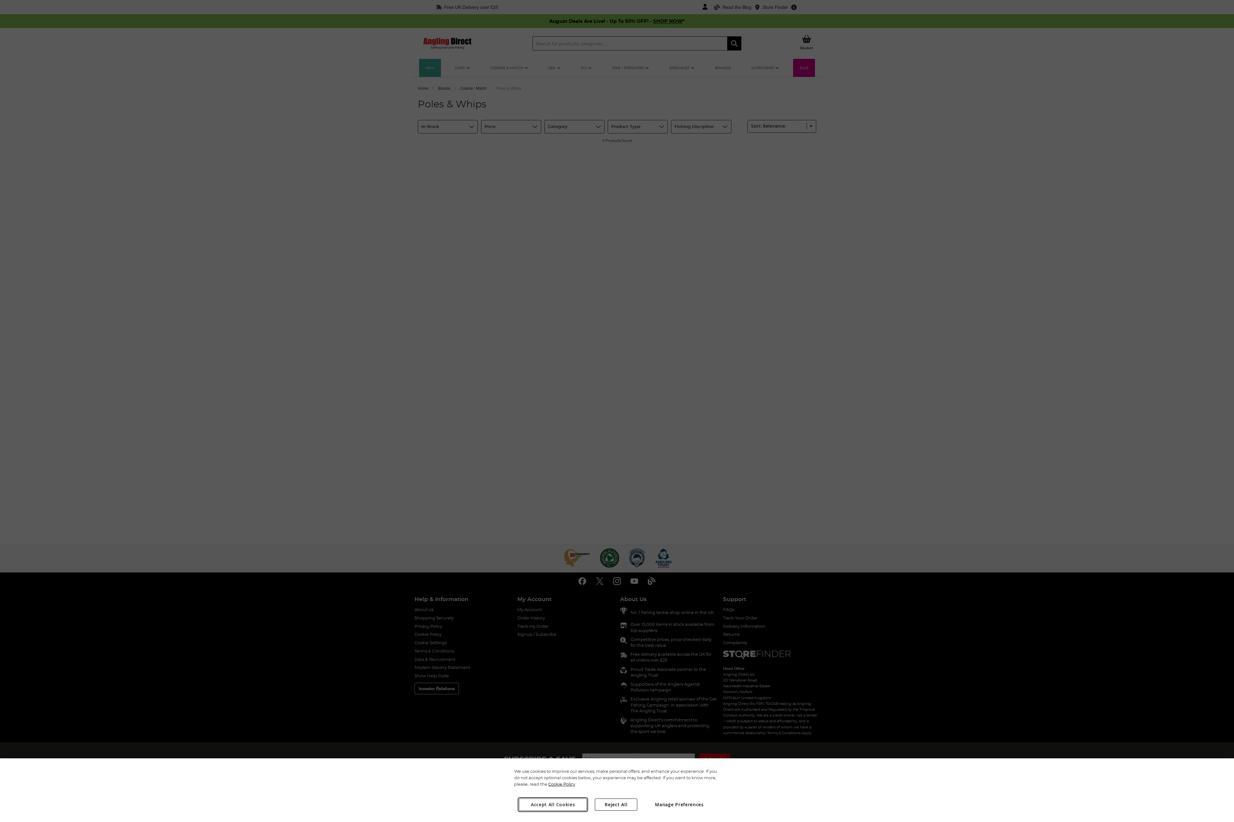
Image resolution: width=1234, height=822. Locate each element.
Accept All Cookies (553, 804)
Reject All (616, 804)
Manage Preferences (679, 804)
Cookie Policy (561, 784)
